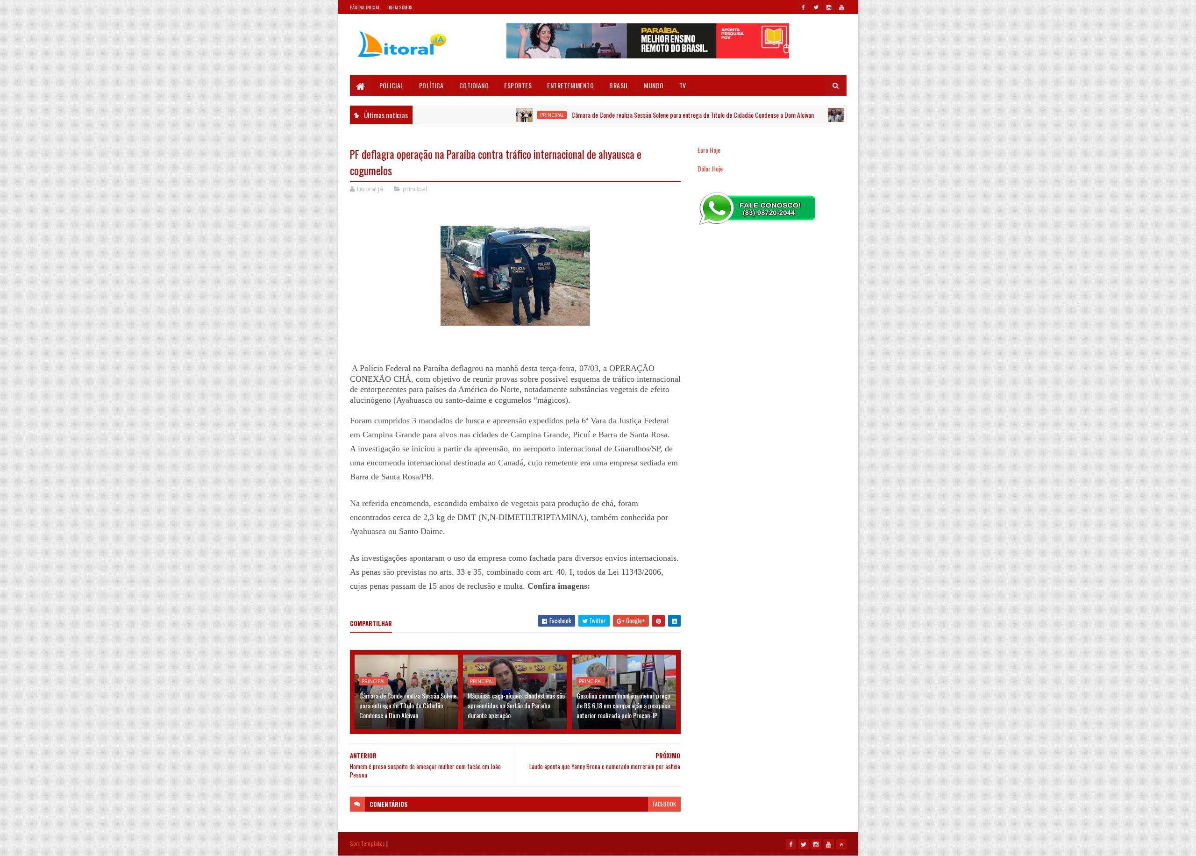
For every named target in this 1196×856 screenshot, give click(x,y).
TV (682, 85)
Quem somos (400, 7)
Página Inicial (365, 7)
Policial (391, 85)
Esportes (518, 85)
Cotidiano (474, 85)
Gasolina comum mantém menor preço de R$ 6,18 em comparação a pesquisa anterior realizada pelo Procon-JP (623, 705)
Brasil (618, 85)
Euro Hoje (709, 150)
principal (525, 115)
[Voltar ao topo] (841, 844)
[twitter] (816, 7)
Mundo (654, 85)
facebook (664, 804)
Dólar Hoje (710, 168)
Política (431, 85)
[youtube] (841, 7)
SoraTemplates (367, 843)
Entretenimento (570, 85)
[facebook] (803, 7)
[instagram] (829, 7)
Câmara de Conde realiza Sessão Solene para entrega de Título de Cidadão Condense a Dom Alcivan (665, 115)
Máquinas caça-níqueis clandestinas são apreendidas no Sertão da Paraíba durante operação (516, 705)
